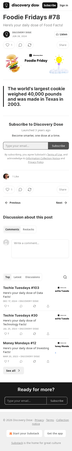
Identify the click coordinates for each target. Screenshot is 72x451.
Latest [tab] (18, 277)
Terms (50, 420)
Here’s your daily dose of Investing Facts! (26, 350)
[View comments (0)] (20, 45)
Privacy (39, 420)
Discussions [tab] (32, 277)
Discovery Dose (21, 32)
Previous (15, 202)
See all (11, 370)
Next (59, 202)
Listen (63, 34)
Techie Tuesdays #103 (21, 288)
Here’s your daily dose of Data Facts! (23, 294)
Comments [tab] (12, 229)
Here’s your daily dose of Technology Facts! (19, 322)
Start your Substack (26, 433)
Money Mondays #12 (19, 343)
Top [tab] (7, 277)
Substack (17, 443)
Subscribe (50, 5)
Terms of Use (54, 154)
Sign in (64, 5)
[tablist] (19, 229)
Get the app (55, 433)
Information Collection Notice (43, 158)
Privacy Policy (35, 162)
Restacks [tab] (28, 229)
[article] (36, 296)
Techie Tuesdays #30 (20, 315)
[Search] (65, 277)
